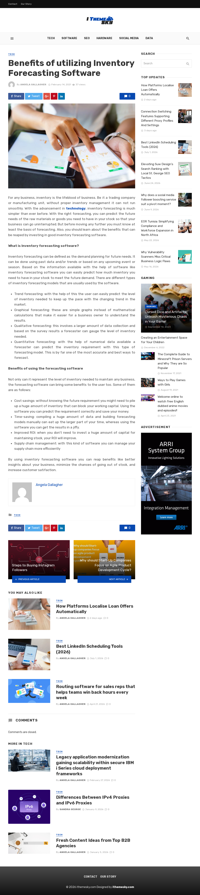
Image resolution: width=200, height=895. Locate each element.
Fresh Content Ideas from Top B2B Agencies (93, 843)
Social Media (129, 38)
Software (69, 38)
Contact (12, 4)
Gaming (151, 306)
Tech (51, 38)
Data (149, 38)
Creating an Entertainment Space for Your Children (164, 340)
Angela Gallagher (33, 84)
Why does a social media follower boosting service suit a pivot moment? (158, 199)
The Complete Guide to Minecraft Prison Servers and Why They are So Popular (175, 361)
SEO (87, 38)
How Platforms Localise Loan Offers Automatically (94, 609)
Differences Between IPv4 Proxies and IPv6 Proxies (92, 800)
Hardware (104, 38)
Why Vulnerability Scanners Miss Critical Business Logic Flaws (156, 256)
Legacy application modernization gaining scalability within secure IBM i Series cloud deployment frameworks (95, 765)
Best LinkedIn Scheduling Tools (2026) (89, 649)
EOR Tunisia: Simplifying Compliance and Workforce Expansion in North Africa (157, 228)
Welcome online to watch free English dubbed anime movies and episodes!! (173, 403)
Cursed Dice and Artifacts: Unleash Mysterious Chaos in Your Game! (166, 316)
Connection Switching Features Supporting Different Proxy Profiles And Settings (157, 118)
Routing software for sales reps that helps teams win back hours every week (95, 692)
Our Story (26, 4)
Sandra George (70, 809)
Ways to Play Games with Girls (172, 382)
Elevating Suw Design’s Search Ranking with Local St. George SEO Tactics (157, 170)
